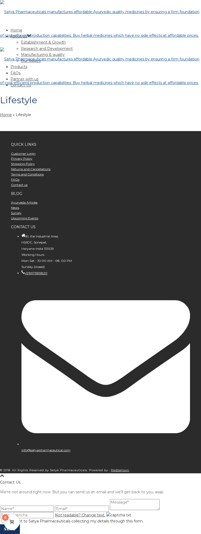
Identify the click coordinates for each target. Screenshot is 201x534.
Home (6, 114)
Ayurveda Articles (24, 202)
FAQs (15, 180)
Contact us (19, 185)
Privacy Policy (21, 158)
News (15, 208)
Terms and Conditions (27, 174)
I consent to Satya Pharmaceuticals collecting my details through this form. (74, 521)
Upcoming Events (24, 218)
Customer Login (23, 153)
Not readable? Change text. (80, 515)
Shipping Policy (23, 164)
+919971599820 (36, 273)
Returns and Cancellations (31, 169)
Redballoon (120, 470)
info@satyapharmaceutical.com (45, 450)
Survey (16, 213)
